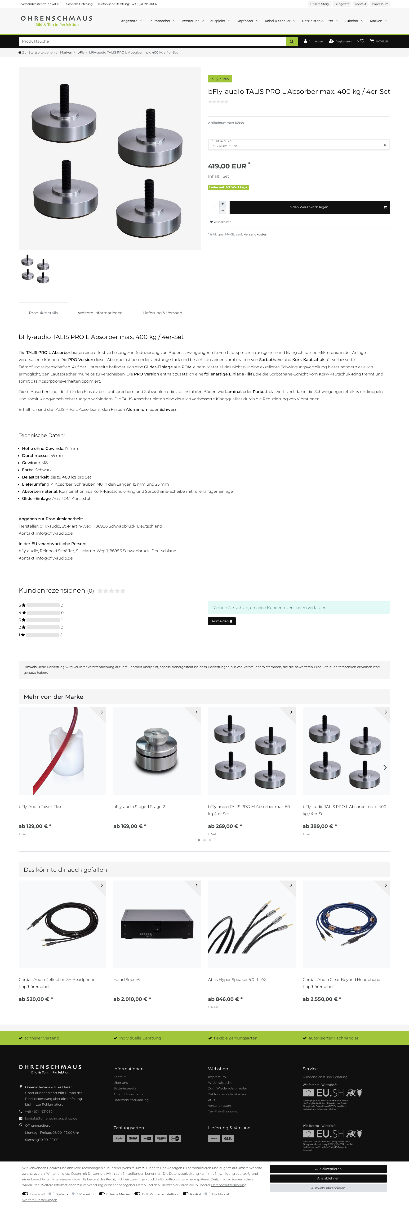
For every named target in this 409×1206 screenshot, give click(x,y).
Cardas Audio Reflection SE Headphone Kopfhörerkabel (57, 983)
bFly (80, 52)
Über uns (120, 1082)
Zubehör (352, 21)
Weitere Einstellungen (39, 1200)
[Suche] (292, 41)
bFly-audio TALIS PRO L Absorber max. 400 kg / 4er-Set (344, 810)
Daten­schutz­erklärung (228, 1185)
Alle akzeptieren (328, 1169)
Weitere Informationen (100, 313)
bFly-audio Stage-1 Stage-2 (139, 806)
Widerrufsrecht (219, 1082)
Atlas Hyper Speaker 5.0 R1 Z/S (237, 979)
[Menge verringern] (222, 210)
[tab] (43, 313)
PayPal (195, 1194)
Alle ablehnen (328, 1178)
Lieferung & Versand (162, 313)
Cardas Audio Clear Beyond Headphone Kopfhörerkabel (341, 983)
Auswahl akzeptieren (328, 1188)
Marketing (87, 1194)
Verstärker (191, 21)
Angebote (129, 21)
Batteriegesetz (124, 1088)
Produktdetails (43, 313)
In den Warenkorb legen (308, 207)
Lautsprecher (160, 21)
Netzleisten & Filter (318, 21)
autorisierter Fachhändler (334, 1038)
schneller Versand (42, 1038)
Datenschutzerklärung (131, 1100)
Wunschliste (222, 222)
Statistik (62, 1194)
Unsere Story (319, 4)
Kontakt (360, 4)
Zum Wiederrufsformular (227, 1088)
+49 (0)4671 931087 (143, 4)
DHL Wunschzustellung (160, 1194)
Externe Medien (118, 1194)
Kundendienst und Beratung (325, 1077)
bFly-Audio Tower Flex (40, 806)
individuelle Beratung (140, 1038)
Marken (376, 21)
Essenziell (37, 1194)
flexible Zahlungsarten (236, 1038)
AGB (211, 1100)
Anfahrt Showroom (128, 1094)
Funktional (220, 1194)
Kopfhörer (245, 21)
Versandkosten (255, 234)
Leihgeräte (341, 4)
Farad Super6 (126, 979)
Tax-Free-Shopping (223, 1111)
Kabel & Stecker (278, 21)
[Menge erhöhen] (222, 204)
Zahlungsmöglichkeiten (227, 1094)
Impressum (380, 4)
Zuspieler (218, 21)
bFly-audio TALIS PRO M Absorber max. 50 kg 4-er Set (249, 810)
